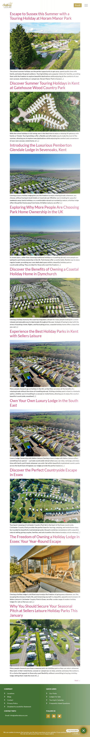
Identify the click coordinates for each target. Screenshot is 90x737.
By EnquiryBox (73, 730)
